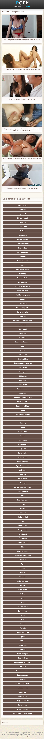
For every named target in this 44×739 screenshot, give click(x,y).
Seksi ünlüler (23, 359)
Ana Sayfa (26, 736)
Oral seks (22, 666)
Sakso (22, 231)
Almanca (22, 325)
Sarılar (22, 299)
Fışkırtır (23, 449)
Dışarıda (23, 474)
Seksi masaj (22, 478)
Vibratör (23, 628)
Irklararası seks (23, 291)
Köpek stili (23, 577)
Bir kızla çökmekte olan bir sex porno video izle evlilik (22, 40)
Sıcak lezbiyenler (22, 308)
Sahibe (22, 350)
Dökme (22, 641)
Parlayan (22, 372)
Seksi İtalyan (23, 658)
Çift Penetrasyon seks (22, 662)
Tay (22, 521)
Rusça (22, 508)
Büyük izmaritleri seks (22, 487)
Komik (22, 585)
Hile (22, 547)
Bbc (22, 496)
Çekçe (22, 594)
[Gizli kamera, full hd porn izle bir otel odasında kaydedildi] (22, 145)
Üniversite (23, 538)
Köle (22, 602)
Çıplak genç (22, 525)
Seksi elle (22, 316)
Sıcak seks (23, 235)
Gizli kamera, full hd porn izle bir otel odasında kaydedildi (22, 158)
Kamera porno (22, 261)
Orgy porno (22, 530)
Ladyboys (23, 470)
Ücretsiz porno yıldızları (23, 363)
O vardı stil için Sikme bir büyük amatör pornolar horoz (22, 69)
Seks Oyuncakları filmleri (22, 320)
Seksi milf (22, 222)
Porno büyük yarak (22, 683)
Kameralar (23, 393)
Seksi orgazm (23, 444)
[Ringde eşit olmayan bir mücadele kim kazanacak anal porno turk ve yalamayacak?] (22, 115)
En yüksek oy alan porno (22, 713)
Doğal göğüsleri (23, 701)
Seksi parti (23, 534)
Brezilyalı (22, 692)
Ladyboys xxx (22, 675)
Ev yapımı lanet (23, 205)
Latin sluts (23, 440)
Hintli (23, 410)
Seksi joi (22, 649)
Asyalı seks (22, 214)
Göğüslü (22, 338)
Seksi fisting (23, 543)
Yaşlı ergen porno (22, 269)
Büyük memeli (22, 239)
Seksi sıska (22, 590)
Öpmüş (22, 637)
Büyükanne (22, 282)
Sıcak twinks (23, 248)
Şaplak (22, 572)
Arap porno (22, 457)
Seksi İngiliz (22, 453)
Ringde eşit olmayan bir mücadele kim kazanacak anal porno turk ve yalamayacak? (22, 129)
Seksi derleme (22, 581)
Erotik (22, 436)
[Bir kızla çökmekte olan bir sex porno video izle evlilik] (22, 26)
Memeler (23, 560)
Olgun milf (23, 226)
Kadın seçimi (23, 517)
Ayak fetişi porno (22, 466)
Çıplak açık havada (22, 286)
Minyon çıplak (22, 218)
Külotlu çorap (22, 688)
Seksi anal (23, 329)
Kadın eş (22, 273)
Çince (23, 615)
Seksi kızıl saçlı (23, 500)
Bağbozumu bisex (23, 632)
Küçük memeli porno (23, 555)
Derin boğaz (22, 611)
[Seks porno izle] (22, 2)
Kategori (17, 6)
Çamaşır (23, 483)
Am (22, 265)
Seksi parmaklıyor (23, 406)
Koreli (22, 624)
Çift (22, 598)
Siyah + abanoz (23, 389)
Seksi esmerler (22, 312)
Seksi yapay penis (23, 414)
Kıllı (22, 346)
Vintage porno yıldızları (23, 397)
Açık (22, 564)
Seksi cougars (22, 654)
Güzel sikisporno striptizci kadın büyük (22, 99)
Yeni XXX (27, 6)
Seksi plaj (22, 513)
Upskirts (23, 423)
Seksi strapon (22, 551)
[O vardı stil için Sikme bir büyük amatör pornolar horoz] (22, 56)
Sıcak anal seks (23, 244)
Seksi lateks (22, 696)
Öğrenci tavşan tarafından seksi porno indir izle (22, 188)
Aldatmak (22, 380)
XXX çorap (23, 376)
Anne (23, 427)
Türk (22, 619)
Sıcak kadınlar (22, 278)
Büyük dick (22, 431)
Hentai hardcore (23, 709)
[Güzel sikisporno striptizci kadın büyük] (22, 86)
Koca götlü (23, 303)
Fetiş (23, 504)
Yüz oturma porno (23, 671)
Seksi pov (23, 333)
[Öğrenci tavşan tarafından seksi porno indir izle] (22, 175)
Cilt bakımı (23, 355)
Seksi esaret (22, 705)
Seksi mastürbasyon (23, 252)
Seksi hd (22, 209)
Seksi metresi (23, 607)
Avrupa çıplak (22, 491)
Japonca (22, 256)
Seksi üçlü (23, 385)
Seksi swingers (23, 461)
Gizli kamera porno (22, 295)
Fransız (22, 419)
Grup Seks (23, 367)
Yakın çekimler (22, 402)
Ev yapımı (22, 679)
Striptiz (22, 568)
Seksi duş (23, 645)
